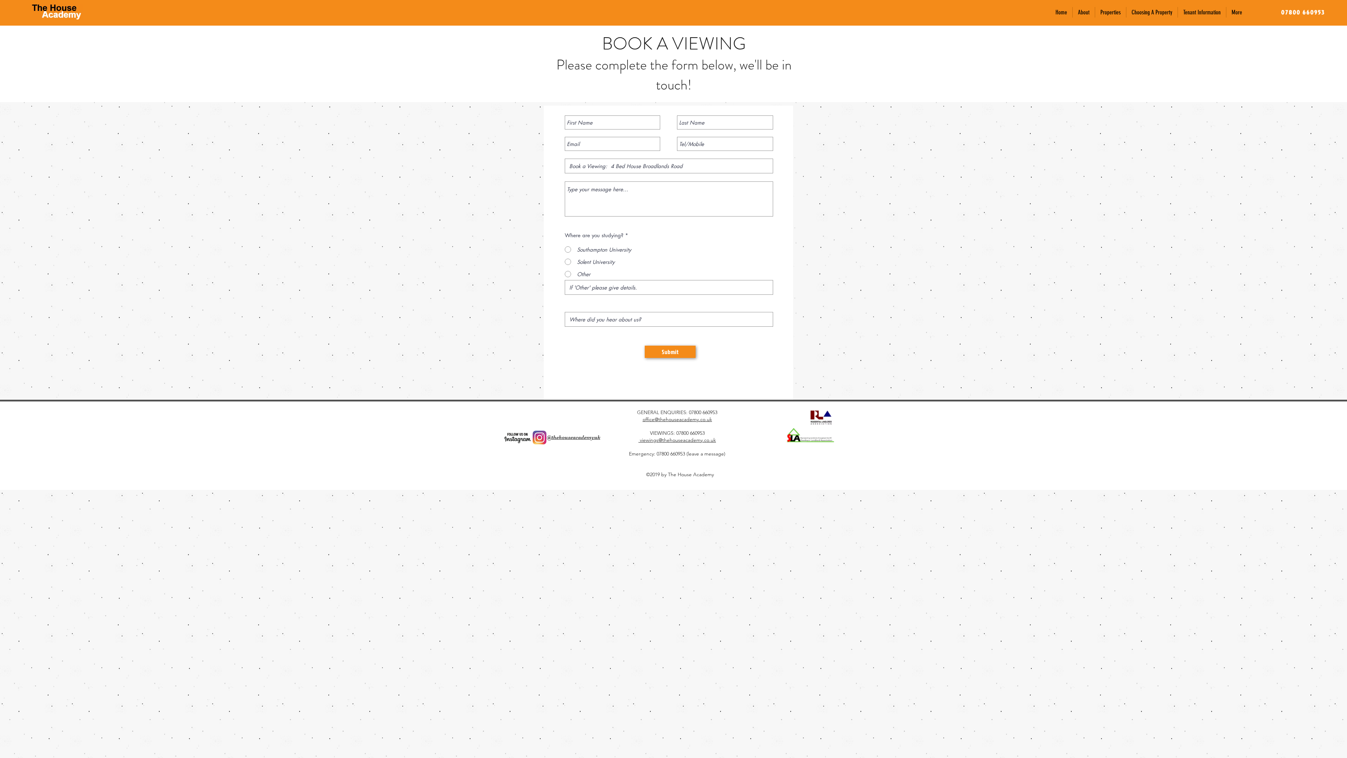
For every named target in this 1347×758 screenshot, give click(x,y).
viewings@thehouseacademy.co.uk (677, 440)
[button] (1110, 12)
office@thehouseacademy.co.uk (677, 419)
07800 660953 (703, 412)
